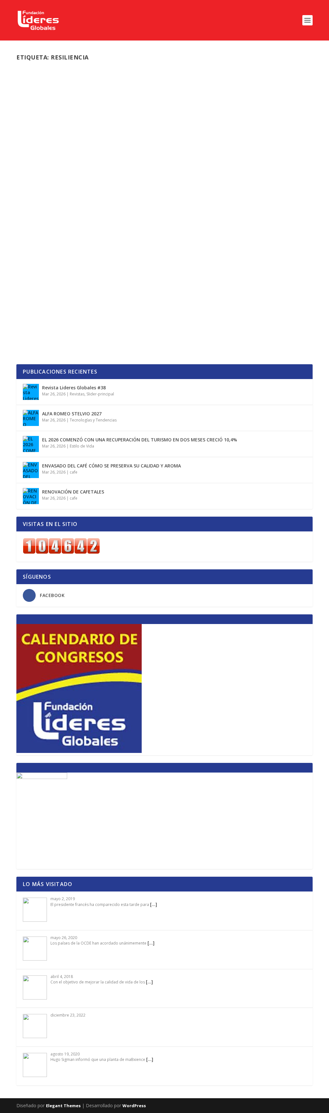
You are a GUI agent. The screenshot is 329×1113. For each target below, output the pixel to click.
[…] (153, 904)
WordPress (134, 1105)
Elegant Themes (63, 1105)
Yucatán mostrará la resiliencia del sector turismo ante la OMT (136, 220)
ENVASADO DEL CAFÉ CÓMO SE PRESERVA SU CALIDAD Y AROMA (111, 466)
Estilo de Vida (82, 446)
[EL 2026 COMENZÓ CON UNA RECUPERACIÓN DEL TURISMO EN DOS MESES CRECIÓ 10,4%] (31, 444)
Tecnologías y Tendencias (202, 310)
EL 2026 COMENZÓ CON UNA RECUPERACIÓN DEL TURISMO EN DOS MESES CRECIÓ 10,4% (139, 440)
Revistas (77, 394)
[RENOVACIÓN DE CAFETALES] (31, 496)
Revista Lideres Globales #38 (74, 388)
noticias (95, 230)
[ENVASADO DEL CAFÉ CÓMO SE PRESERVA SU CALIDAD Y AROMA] (31, 470)
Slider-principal (118, 230)
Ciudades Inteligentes (111, 310)
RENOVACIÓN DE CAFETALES (73, 492)
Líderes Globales (46, 230)
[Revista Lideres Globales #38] (31, 392)
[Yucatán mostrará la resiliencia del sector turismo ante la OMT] (136, 139)
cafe (73, 472)
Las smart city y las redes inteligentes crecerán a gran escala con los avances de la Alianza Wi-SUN (162, 297)
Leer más (37, 256)
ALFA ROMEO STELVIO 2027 (72, 414)
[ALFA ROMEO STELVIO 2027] (31, 418)
